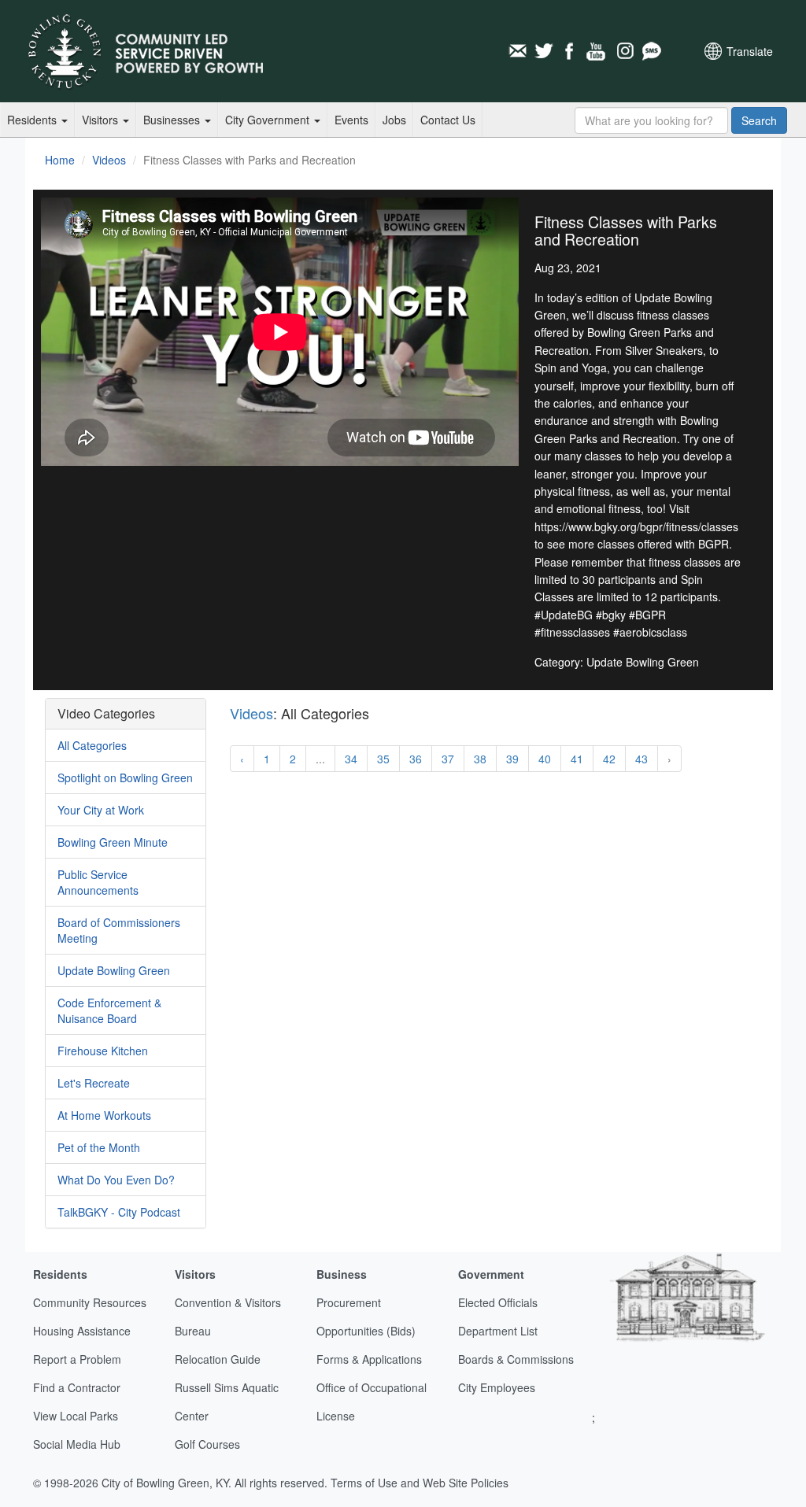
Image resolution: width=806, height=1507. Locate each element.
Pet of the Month (98, 1147)
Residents (33, 119)
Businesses (173, 119)
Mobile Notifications (651, 51)
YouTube (597, 51)
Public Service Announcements (98, 882)
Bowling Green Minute (112, 842)
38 (480, 758)
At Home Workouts (104, 1115)
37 (448, 758)
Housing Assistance (82, 1331)
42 (609, 758)
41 (577, 758)
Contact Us (447, 119)
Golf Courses (207, 1444)
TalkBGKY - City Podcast (118, 1212)
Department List (498, 1331)
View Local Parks (75, 1416)
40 (544, 758)
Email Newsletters (517, 51)
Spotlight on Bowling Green (125, 777)
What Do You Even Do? (116, 1180)
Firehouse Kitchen (102, 1050)
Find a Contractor (76, 1387)
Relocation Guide (218, 1359)
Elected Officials (498, 1302)
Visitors (101, 119)
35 (383, 758)
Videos (109, 160)
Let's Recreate (93, 1083)
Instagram (624, 51)
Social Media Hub (76, 1444)
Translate (750, 51)
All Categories (92, 745)
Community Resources (89, 1302)
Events (351, 119)
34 (351, 758)
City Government (268, 119)
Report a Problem (77, 1359)
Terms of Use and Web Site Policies (419, 1482)
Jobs (394, 119)
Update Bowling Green (113, 970)
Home (60, 160)
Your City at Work (100, 810)
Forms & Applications (369, 1359)
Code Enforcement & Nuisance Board (109, 1010)
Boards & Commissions (516, 1359)
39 (512, 758)
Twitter (544, 51)
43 (641, 758)
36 (415, 758)
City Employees (496, 1387)
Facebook (570, 51)
